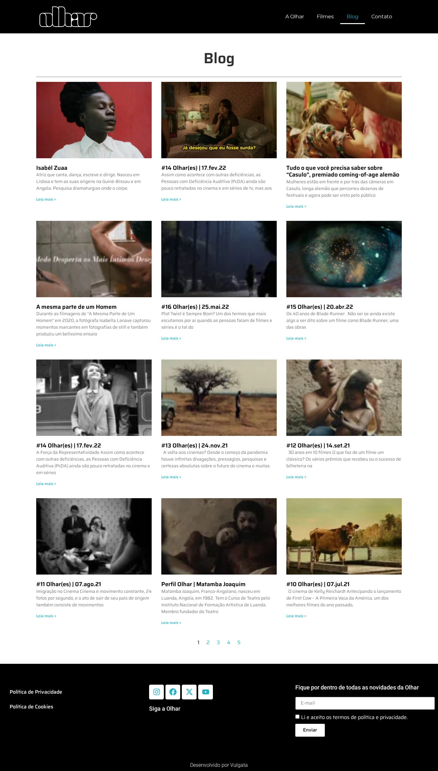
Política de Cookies (31, 707)
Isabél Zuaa (51, 167)
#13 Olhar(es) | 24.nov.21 (194, 445)
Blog (352, 16)
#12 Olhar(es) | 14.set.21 (318, 445)
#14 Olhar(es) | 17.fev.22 (193, 167)
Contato (381, 16)
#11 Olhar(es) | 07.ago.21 (68, 584)
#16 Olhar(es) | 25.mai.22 (195, 306)
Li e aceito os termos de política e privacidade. (354, 717)
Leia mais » (46, 199)
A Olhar (294, 16)
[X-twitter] (189, 692)
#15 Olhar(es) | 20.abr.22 (319, 306)
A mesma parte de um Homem (76, 306)
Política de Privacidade (36, 692)
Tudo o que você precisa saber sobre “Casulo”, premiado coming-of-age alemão (342, 171)
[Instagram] (156, 692)
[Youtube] (205, 692)
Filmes (325, 16)
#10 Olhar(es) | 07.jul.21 (318, 584)
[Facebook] (172, 692)
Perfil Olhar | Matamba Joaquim (203, 584)
